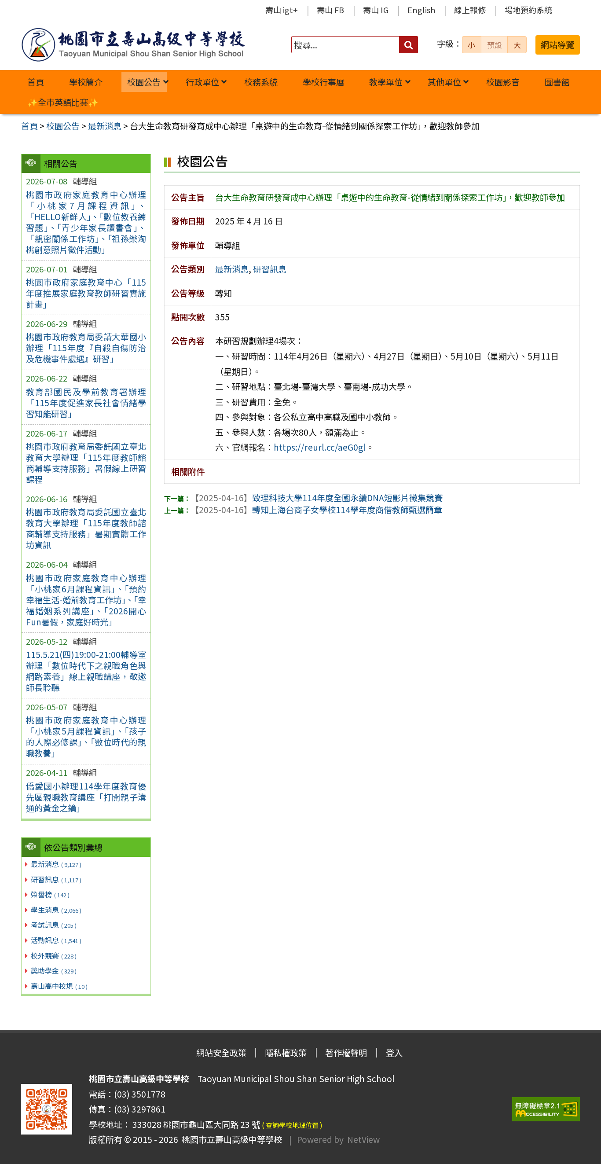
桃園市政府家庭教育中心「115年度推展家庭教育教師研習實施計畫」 (86, 293)
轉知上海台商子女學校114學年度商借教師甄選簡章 (316, 509)
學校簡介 (86, 82)
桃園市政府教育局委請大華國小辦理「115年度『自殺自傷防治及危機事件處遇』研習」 (86, 347)
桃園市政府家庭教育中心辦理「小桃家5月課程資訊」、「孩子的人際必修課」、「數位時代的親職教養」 (86, 736)
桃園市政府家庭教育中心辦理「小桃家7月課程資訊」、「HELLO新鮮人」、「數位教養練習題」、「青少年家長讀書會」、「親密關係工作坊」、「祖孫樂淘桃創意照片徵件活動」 (86, 222)
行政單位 (202, 82)
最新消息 (56, 864)
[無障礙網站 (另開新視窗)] (546, 1109)
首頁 (35, 82)
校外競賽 (54, 955)
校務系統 (261, 82)
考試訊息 (54, 924)
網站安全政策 (221, 1052)
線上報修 (470, 9)
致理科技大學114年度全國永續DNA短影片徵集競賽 (317, 498)
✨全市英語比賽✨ (63, 102)
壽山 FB (330, 9)
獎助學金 (54, 970)
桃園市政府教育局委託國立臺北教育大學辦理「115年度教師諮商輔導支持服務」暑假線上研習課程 (86, 462)
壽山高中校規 (59, 985)
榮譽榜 (50, 894)
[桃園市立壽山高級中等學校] (133, 45)
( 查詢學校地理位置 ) (292, 1125)
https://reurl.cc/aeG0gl (320, 447)
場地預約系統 (528, 9)
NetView (363, 1139)
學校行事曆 (323, 82)
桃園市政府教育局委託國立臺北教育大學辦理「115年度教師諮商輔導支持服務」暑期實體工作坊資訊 (86, 528)
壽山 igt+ (281, 9)
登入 (394, 1052)
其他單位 (444, 82)
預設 (494, 45)
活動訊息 (56, 940)
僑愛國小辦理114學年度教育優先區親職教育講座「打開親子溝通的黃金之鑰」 (86, 797)
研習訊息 (56, 879)
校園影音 (503, 82)
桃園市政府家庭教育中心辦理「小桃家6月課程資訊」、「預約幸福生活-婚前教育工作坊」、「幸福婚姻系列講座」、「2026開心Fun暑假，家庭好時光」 (86, 600)
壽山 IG (375, 9)
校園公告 (144, 82)
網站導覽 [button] (557, 44)
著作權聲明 (346, 1052)
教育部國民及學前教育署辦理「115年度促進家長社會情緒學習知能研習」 (86, 403)
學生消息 (56, 909)
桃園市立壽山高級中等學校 (230, 1139)
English (421, 9)
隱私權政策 (286, 1052)
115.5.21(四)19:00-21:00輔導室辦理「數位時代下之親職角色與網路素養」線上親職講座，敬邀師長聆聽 (86, 671)
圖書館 (557, 82)
